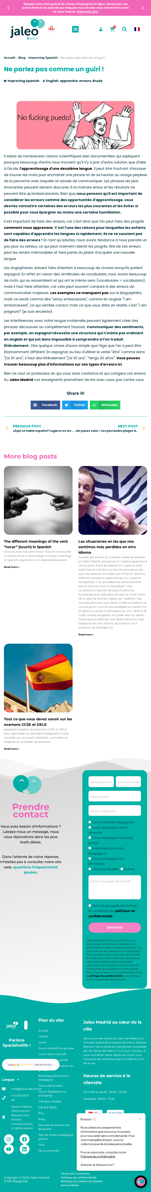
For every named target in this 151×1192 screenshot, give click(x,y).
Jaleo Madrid (21, 379)
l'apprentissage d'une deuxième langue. (56, 168)
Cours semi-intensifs (52, 1054)
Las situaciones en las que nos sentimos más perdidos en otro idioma (107, 547)
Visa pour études (105, 869)
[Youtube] (9, 1149)
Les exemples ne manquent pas (79, 293)
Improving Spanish (43, 57)
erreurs (85, 81)
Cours (42, 1042)
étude (97, 81)
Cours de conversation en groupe (55, 1068)
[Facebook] (24, 1139)
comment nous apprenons (28, 227)
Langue (8, 1080)
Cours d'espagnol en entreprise (52, 1093)
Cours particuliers (50, 1085)
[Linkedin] (24, 1149)
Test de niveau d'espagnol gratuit (56, 1137)
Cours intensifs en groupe (56, 1048)
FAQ (41, 1145)
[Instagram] (9, 1139)
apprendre (69, 81)
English (52, 81)
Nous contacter (49, 1150)
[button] (8, 8)
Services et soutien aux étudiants (54, 1127)
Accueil (9, 57)
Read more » (11, 566)
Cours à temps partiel (53, 1060)
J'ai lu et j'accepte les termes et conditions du (112, 911)
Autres (129, 869)
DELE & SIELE (47, 1107)
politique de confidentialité (105, 975)
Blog (22, 57)
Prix (41, 1113)
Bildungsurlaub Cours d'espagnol (53, 1078)
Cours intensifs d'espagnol (112, 822)
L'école (43, 1036)
